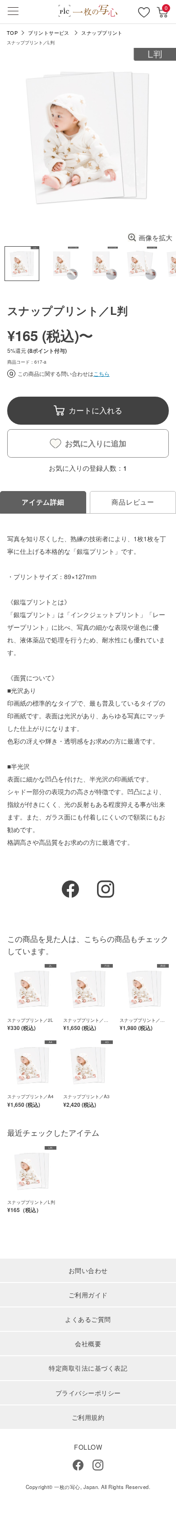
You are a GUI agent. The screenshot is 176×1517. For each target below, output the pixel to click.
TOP (12, 33)
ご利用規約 (88, 1417)
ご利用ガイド (88, 1294)
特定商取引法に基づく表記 (88, 1367)
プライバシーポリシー (88, 1392)
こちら (101, 374)
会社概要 (88, 1343)
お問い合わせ (88, 1270)
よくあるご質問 (88, 1319)
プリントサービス (48, 33)
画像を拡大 (155, 237)
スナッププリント (102, 33)
